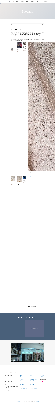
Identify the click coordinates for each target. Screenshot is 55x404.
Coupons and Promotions (23, 383)
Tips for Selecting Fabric (33, 389)
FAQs (50, 1)
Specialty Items (32, 385)
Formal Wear (39, 1)
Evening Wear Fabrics (23, 387)
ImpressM (37, 401)
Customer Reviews (22, 384)
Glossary (31, 376)
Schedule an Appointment (34, 383)
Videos (31, 391)
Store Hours (32, 387)
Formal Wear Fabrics (33, 375)
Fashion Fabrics (22, 391)
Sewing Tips (32, 384)
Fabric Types (21, 389)
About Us (27, 1)
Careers (21, 380)
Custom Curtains (22, 385)
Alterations (33, 1)
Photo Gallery (32, 380)
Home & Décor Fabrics (33, 379)
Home (17, 1)
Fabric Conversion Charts (23, 388)
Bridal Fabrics (22, 379)
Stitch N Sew (20, 401)
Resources (46, 1)
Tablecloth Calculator (33, 388)
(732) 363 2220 (42, 375)
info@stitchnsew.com (43, 376)
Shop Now (22, 1)
